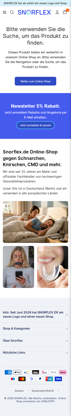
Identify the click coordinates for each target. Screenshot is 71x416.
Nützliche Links (14, 352)
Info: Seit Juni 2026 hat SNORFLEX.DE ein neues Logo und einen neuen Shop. (33, 314)
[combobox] (11, 12)
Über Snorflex (13, 340)
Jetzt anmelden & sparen (35, 125)
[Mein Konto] (57, 12)
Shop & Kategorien (16, 328)
